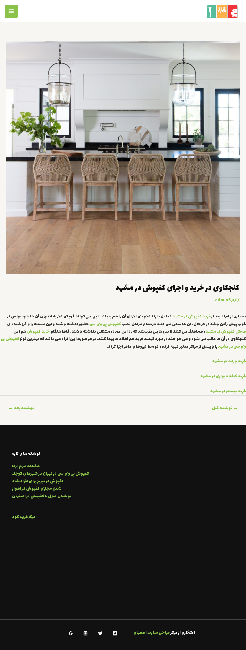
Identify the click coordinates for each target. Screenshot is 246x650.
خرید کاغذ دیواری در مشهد (223, 376)
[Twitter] (100, 633)
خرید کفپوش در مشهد (191, 316)
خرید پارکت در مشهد (229, 361)
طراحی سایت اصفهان (151, 633)
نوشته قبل (225, 408)
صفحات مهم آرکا (26, 466)
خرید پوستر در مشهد (228, 391)
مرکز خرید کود (24, 517)
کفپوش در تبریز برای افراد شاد (38, 481)
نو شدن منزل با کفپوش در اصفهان (41, 496)
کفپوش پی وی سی (105, 324)
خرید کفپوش (38, 331)
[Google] (71, 633)
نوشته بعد (21, 408)
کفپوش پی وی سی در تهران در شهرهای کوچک (50, 473)
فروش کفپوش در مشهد (225, 331)
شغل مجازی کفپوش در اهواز (37, 489)
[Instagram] (85, 633)
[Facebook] (115, 633)
